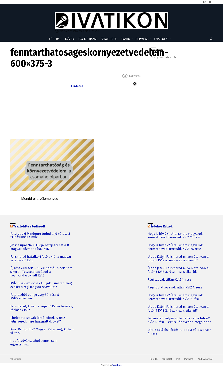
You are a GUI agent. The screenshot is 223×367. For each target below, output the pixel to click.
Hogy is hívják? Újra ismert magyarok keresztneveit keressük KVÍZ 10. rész (175, 247)
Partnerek (189, 359)
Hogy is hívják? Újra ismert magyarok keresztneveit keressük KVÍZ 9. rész (175, 297)
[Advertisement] (77, 113)
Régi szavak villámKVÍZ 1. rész (169, 280)
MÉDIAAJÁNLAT (205, 359)
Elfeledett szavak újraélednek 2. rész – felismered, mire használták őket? (39, 319)
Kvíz (178, 359)
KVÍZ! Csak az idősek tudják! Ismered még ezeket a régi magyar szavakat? (41, 285)
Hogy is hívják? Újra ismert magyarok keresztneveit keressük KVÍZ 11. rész (175, 235)
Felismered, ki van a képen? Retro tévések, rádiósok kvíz (41, 308)
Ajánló (125, 39)
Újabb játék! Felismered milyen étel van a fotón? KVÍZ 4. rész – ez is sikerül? (178, 258)
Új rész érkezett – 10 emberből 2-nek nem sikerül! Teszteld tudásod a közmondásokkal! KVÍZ (41, 271)
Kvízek (69, 39)
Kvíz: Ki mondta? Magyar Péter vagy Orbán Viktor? (42, 331)
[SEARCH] (211, 39)
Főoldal (55, 39)
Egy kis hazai (87, 39)
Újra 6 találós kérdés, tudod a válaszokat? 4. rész (179, 331)
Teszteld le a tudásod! (29, 226)
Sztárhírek (109, 39)
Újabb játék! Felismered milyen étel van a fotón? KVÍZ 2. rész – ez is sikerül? (178, 308)
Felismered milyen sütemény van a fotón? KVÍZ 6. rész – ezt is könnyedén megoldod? (179, 320)
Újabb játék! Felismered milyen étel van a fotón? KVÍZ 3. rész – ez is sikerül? (178, 270)
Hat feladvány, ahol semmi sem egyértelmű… (33, 342)
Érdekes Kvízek (161, 226)
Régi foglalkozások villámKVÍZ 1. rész (175, 287)
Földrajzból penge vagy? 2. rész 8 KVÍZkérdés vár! (34, 296)
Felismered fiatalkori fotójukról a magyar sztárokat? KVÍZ (40, 258)
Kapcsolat (161, 39)
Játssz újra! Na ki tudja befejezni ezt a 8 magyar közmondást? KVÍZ (39, 247)
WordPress (117, 365)
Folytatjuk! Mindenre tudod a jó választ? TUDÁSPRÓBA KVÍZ (40, 235)
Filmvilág (142, 39)
